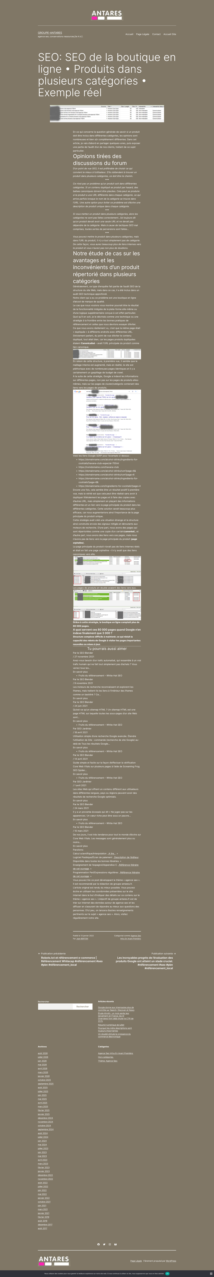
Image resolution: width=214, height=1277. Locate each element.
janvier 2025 (44, 1114)
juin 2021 (42, 1205)
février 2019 (43, 1217)
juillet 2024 (43, 1137)
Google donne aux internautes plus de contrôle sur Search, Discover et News (116, 1008)
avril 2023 (42, 1160)
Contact (156, 34)
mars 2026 (43, 1072)
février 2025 (43, 1110)
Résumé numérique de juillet (111, 1025)
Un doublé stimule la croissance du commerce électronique (114, 1035)
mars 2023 (43, 1164)
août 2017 (42, 1228)
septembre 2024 (46, 1129)
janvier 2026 (44, 1076)
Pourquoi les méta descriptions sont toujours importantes (115, 1029)
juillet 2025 (43, 1091)
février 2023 (43, 1167)
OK (167, 1273)
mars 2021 (43, 1209)
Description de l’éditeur (126, 857)
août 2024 (43, 1133)
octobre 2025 (44, 1080)
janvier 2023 (44, 1171)
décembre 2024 (45, 1118)
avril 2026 (42, 1068)
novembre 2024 (45, 1122)
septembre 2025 (46, 1084)
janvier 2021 (43, 1213)
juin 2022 (42, 1190)
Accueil (129, 34)
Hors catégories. (106, 1057)
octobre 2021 (44, 1202)
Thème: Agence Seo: (108, 1061)
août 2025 (43, 1087)
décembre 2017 (45, 1224)
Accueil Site (170, 34)
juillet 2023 (43, 1148)
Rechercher (43, 1001)
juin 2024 (42, 1141)
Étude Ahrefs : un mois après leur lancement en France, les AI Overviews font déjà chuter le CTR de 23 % (115, 1017)
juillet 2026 (43, 1057)
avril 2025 (42, 1103)
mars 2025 (43, 1106)
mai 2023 (42, 1156)
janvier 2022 (44, 1198)
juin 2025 (42, 1095)
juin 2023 (42, 1152)
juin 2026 (42, 1061)
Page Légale (142, 34)
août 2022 (43, 1183)
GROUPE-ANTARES (50, 32)
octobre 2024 (44, 1125)
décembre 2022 (45, 1175)
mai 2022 (42, 1194)
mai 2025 (42, 1099)
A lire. (112, 853)
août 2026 (43, 1053)
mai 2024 (42, 1144)
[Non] (211, 1274)
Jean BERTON (82, 939)
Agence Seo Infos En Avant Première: (115, 1053)
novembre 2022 (45, 1179)
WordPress (171, 1261)
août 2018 (42, 1221)
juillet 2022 (43, 1186)
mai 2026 (42, 1064)
